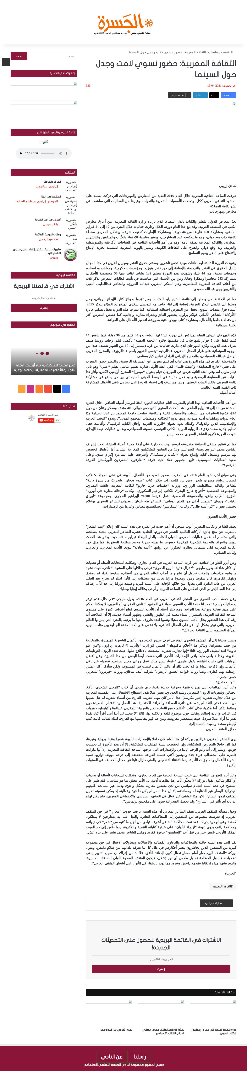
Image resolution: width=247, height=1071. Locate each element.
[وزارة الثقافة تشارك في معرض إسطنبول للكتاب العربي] (213, 1013)
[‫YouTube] (48, 389)
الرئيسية (227, 52)
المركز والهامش (52, 181)
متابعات (213, 52)
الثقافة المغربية (222, 886)
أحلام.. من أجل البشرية (48, 219)
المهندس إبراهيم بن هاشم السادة (37, 201)
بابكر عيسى (50, 224)
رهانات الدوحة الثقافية (48, 234)
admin (54, 258)
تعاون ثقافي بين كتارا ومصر (116, 1029)
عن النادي (112, 1057)
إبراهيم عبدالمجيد (47, 186)
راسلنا (140, 1057)
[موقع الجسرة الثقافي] (123, 22)
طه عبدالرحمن (48, 239)
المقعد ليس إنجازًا (51, 196)
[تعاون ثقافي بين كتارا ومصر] (109, 1013)
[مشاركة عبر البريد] (6, 62)
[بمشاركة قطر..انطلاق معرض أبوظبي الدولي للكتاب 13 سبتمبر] (161, 1013)
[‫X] (57, 389)
